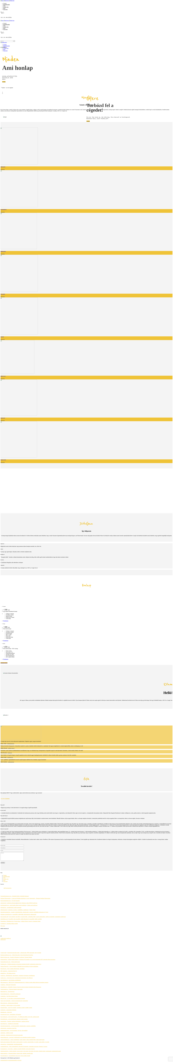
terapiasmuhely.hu (3, 209)
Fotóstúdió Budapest (24, 896)
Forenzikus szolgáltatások (29, 975)
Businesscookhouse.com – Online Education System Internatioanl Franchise (17, 955)
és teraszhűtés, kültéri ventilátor (35, 919)
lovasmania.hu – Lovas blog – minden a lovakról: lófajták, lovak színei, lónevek (18, 1048)
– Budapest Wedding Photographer (42, 898)
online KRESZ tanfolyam (31, 903)
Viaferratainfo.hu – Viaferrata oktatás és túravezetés (11, 989)
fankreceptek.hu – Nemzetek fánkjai (8, 1053)
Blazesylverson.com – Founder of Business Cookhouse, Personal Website (16, 957)
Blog (4, 880)
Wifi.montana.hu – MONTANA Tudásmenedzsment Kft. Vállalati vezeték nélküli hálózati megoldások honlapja (24, 982)
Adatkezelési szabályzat (6, 938)
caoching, (15, 909)
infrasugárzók (27, 914)
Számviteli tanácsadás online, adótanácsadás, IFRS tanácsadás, (21, 952)
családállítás (19, 909)
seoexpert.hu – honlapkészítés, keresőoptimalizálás (11, 1044)
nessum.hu (2, 336)
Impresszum (3, 939)
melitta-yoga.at (11, 748)
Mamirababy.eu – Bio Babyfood (7, 991)
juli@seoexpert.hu (7, 888)
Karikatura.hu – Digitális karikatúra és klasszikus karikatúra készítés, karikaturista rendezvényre (21, 964)
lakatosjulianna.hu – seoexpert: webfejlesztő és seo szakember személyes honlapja (18, 1037)
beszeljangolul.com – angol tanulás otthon (9, 905)
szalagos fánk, (19, 1053)
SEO (4, 877)
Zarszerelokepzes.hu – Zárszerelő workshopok (10, 993)
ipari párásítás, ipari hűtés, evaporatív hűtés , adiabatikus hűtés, (22, 916)
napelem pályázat (25, 1021)
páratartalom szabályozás (60, 916)
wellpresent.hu (3, 166)
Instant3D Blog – (4, 1007)
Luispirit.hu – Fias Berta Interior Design (9, 996)
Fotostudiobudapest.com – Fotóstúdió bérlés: (10, 896)
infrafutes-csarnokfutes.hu (6, 914)
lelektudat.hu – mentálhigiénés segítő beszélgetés (11, 907)
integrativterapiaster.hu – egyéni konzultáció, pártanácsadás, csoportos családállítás (18, 1026)
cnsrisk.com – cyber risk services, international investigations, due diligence (17, 977)
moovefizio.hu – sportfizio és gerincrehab (9, 1023)
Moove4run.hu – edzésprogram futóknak (9, 1003)
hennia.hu (10, 752)
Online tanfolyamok (15, 961)
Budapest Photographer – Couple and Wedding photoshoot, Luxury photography (18, 898)
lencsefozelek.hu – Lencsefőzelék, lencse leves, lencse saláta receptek (15, 1055)
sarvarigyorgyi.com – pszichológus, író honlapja (11, 1014)
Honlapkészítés (6, 876)
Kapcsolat (5, 881)
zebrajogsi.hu (3, 903)
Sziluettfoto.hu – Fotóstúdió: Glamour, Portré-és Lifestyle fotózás (15, 987)
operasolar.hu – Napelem (6, 1021)
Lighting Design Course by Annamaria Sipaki (30, 921)
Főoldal (4, 875)
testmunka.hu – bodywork (6, 1012)
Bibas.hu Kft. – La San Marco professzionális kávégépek (13, 998)
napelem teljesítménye (16, 1021)
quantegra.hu (10, 757)
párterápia (10, 909)
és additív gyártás (28, 1007)
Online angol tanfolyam (32, 905)
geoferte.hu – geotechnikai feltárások (8, 1009)
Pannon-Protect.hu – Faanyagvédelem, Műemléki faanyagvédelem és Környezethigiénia (19, 966)
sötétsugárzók (33, 914)
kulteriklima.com (4, 919)
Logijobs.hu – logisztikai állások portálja (9, 923)
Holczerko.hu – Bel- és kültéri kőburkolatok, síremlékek (12, 968)
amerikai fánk (30, 1053)
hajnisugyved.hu (3, 459)
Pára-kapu (3, 925)
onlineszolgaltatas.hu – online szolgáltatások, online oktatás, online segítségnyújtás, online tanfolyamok (22, 1039)
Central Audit (3, 952)
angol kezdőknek (22, 905)
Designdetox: (3, 921)
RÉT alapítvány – (9, 971)
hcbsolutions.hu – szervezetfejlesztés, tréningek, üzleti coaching (14, 1019)
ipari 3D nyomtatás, (12, 1007)
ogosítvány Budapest (21, 903)
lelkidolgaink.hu (3, 251)
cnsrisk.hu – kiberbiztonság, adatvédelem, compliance (12, 975)
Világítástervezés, (10, 921)
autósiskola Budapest (11, 903)
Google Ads (5, 879)
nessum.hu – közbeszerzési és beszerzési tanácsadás (12, 1035)
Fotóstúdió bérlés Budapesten (35, 987)
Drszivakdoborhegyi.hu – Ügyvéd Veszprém (10, 900)
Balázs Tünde (32, 909)
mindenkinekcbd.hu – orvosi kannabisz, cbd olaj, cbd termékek (14, 1030)
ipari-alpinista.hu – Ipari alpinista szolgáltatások (11, 980)
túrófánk (24, 1053)
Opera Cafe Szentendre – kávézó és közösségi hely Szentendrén (14, 1000)
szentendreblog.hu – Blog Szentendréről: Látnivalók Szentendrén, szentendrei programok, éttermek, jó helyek (24, 1046)
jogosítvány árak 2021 (11, 1028)
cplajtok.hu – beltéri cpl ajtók (7, 1032)
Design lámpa (17, 921)
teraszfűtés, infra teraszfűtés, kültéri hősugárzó (18, 919)
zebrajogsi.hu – (4, 1028)
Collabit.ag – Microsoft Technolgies (8, 984)
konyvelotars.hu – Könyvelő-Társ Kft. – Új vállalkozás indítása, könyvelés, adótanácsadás (20, 1016)
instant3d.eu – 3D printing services (8, 973)
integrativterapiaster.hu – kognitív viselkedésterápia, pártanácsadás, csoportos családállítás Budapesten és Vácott (24, 912)
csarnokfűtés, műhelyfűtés (17, 914)
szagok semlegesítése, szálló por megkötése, (45, 916)
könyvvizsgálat (38, 952)
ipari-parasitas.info (4, 916)
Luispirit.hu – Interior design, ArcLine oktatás (10, 1005)
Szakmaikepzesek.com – (6, 961)
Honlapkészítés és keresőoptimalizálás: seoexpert (11, 1060)
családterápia (25, 909)
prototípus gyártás (20, 1007)
